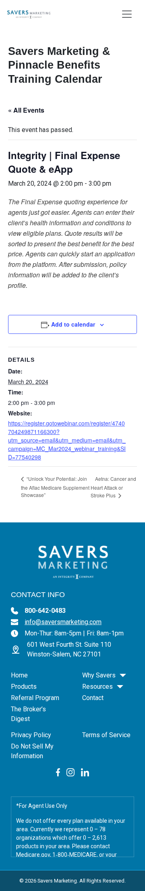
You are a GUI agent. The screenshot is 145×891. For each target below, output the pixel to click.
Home (19, 675)
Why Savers (99, 675)
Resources (97, 686)
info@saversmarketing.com (63, 622)
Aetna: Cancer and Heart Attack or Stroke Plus (113, 487)
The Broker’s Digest (28, 714)
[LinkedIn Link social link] (85, 772)
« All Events (26, 110)
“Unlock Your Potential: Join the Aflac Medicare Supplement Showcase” (55, 486)
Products (24, 686)
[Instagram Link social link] (70, 772)
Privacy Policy (31, 735)
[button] (122, 675)
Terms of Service (106, 735)
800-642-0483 (45, 610)
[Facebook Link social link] (58, 772)
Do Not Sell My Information (32, 751)
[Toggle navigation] (127, 14)
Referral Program (35, 698)
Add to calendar (73, 324)
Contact (93, 698)
